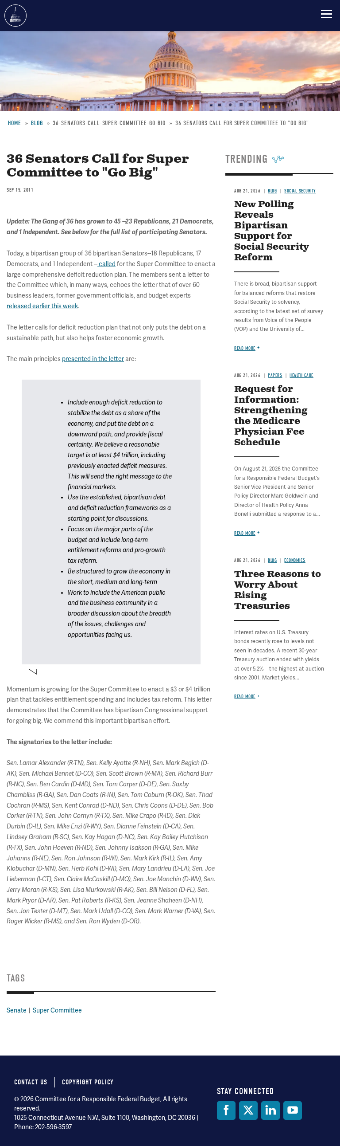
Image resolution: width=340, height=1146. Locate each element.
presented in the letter (93, 359)
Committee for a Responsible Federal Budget (15, 15)
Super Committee (57, 1010)
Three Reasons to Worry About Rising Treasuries (277, 590)
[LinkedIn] (270, 1110)
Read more (244, 348)
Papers (275, 375)
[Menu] (326, 13)
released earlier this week (42, 306)
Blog (272, 560)
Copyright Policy (88, 1082)
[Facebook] (226, 1110)
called (107, 264)
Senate (17, 1010)
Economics (294, 560)
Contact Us (30, 1082)
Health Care (301, 375)
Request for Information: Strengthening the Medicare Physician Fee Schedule (271, 416)
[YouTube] (292, 1110)
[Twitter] (248, 1110)
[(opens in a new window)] (98, 264)
